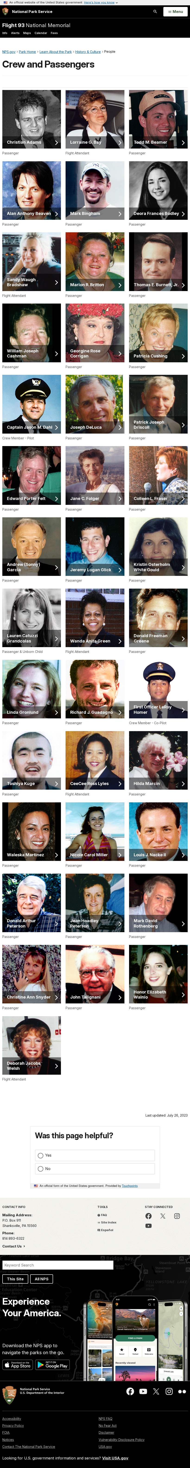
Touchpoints (130, 1185)
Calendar (41, 33)
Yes (48, 1155)
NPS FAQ (105, 1419)
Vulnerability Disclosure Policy (122, 1440)
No (48, 1168)
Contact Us (12, 1246)
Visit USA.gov (115, 1458)
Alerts (15, 33)
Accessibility (11, 1419)
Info (4, 33)
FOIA (6, 1432)
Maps (27, 33)
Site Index (108, 1222)
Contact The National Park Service (28, 1447)
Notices (8, 1440)
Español (106, 1230)
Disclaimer (106, 1432)
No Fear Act (108, 1426)
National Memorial (36, 25)
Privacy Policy (13, 1426)
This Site (15, 1279)
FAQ (103, 1215)
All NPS (41, 1279)
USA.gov (105, 1447)
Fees (54, 33)
